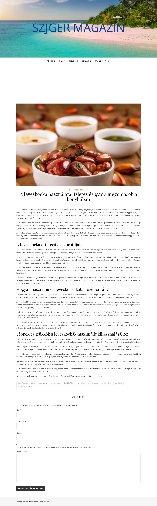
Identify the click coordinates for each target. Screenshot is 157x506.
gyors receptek (56, 383)
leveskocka (118, 383)
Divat (62, 61)
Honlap (19, 433)
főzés (33, 383)
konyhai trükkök (106, 383)
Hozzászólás (21, 452)
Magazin (86, 61)
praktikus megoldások (25, 386)
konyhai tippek (93, 383)
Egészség (73, 61)
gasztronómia (42, 383)
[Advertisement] (78, 82)
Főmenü (51, 61)
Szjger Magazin (78, 27)
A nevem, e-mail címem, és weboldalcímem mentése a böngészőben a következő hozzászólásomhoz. (56, 447)
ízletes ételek (80, 383)
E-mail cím (21, 421)
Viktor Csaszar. (44, 502)
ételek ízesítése (23, 383)
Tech (107, 61)
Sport (98, 61)
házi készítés (68, 383)
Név (18, 410)
